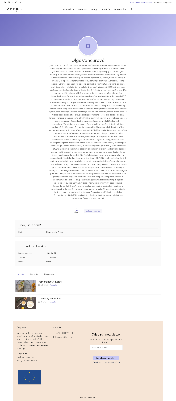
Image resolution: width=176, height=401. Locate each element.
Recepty (82, 9)
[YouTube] (12, 2)
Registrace (168, 2)
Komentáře (49, 274)
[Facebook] (5, 2)
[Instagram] (16, 2)
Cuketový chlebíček (49, 298)
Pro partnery (22, 353)
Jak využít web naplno (27, 360)
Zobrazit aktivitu (93, 211)
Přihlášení (158, 2)
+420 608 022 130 (64, 333)
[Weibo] (20, 2)
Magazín (67, 9)
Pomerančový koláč (50, 281)
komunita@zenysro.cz (65, 337)
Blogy (94, 9)
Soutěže (106, 9)
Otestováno (120, 9)
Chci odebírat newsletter (106, 358)
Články (21, 274)
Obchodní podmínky (26, 357)
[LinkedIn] (9, 2)
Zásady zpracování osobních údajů (106, 362)
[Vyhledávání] (132, 9)
